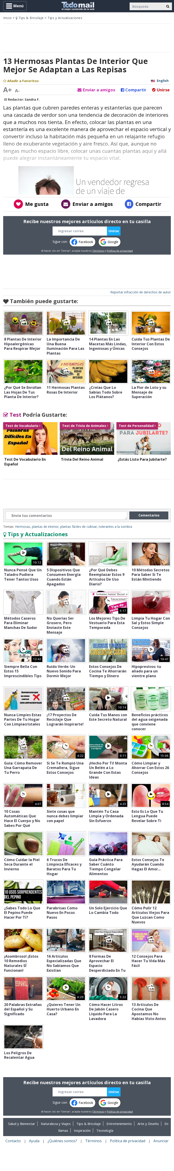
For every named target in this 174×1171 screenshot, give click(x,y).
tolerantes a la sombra (115, 526)
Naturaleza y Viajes (56, 1123)
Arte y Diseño (148, 1123)
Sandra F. (32, 99)
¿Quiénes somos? (62, 1140)
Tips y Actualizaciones (65, 18)
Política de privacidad (120, 250)
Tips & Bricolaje (30, 18)
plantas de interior (45, 526)
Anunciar (161, 1140)
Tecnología (104, 1130)
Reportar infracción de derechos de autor (140, 292)
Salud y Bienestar (21, 1123)
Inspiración (82, 1130)
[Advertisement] (87, 37)
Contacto (13, 1140)
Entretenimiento (119, 1123)
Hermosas (22, 526)
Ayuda (34, 1140)
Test (14, 414)
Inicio (7, 18)
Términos (98, 250)
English (163, 80)
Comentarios (149, 515)
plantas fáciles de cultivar (78, 526)
